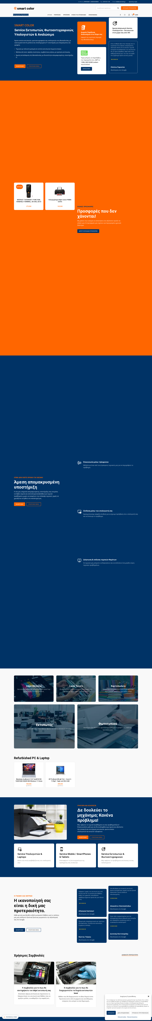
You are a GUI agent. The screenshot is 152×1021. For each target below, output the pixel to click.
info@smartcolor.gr (120, 1)
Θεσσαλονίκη (64, 40)
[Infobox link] (123, 68)
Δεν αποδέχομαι (123, 1013)
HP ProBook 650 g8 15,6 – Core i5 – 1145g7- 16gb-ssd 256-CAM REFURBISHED (60, 781)
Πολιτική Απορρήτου (132, 1017)
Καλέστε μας (20, 66)
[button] (148, 996)
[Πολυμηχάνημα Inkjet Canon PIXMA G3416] (60, 191)
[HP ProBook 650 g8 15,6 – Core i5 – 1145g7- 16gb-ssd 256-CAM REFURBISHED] (60, 770)
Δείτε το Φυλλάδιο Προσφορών (88, 231)
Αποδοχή (111, 1013)
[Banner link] (34, 688)
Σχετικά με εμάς (133, 1)
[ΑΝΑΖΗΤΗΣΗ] (118, 8)
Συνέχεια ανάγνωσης (34, 1001)
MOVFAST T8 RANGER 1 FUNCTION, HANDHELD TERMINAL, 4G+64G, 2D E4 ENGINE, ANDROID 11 (28, 202)
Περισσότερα (86, 69)
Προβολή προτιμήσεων (140, 1013)
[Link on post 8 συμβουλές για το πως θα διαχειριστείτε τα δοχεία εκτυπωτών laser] (76, 973)
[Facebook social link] (120, 15)
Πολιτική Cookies (122, 1017)
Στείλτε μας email (34, 66)
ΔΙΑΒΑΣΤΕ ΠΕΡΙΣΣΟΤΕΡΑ (130, 955)
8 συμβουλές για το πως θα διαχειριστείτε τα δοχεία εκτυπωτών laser (76, 990)
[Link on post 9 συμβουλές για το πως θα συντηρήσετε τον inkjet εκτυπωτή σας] (34, 973)
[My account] (129, 15)
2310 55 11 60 (106, 1)
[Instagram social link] (124, 15)
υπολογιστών (52, 40)
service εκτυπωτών (25, 40)
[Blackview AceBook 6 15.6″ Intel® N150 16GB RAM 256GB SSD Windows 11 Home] (28, 770)
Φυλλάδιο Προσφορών (129, 8)
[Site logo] (24, 8)
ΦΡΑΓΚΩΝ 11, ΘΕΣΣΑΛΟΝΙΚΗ (91, 1)
